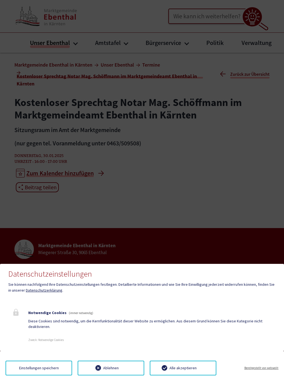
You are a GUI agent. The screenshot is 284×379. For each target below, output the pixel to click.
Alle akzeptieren (183, 367)
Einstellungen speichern (39, 367)
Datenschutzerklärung (44, 290)
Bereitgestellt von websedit (261, 368)
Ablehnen (111, 367)
